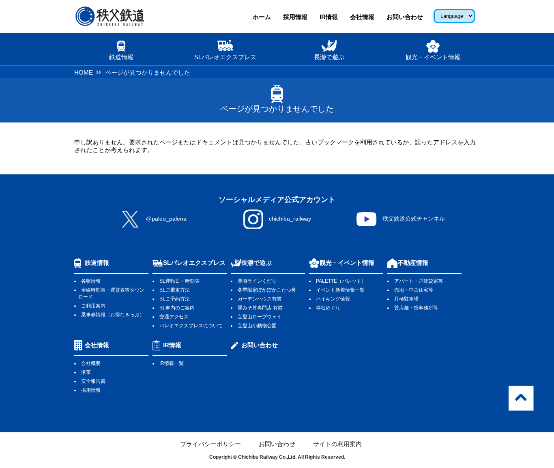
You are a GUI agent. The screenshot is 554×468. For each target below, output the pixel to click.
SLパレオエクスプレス (194, 262)
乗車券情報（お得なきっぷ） (112, 315)
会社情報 (362, 16)
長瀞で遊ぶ (256, 262)
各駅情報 (91, 281)
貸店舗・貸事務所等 (416, 308)
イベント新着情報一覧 (340, 290)
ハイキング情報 (333, 299)
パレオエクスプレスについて (191, 325)
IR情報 (329, 16)
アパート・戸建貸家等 (418, 281)
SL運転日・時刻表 (179, 281)
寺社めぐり (328, 308)
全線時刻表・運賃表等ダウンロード (111, 293)
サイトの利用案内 (337, 443)
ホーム (262, 16)
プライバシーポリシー (210, 443)
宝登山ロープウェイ (259, 317)
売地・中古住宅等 (413, 290)
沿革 (86, 372)
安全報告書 (93, 381)
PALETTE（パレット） (341, 281)
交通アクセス (174, 317)
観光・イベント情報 (347, 262)
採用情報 (295, 16)
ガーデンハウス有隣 (259, 299)
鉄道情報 (97, 262)
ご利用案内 (93, 306)
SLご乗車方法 (174, 290)
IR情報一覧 (171, 363)
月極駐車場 (406, 299)
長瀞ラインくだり (257, 281)
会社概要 (91, 363)
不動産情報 (413, 262)
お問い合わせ (405, 16)
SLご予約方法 (174, 299)
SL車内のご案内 (177, 308)
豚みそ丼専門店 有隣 (260, 308)
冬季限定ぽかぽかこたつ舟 (267, 290)
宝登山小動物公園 (257, 325)
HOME (83, 72)
